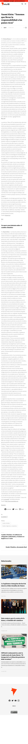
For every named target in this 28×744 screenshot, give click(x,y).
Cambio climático (6, 523)
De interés (4, 516)
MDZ (2, 219)
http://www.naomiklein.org (11, 501)
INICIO (14, 706)
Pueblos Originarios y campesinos (9, 526)
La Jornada (6, 499)
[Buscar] (22, 4)
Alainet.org (7, 215)
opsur (5, 27)
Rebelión (3, 505)
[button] (25, 4)
